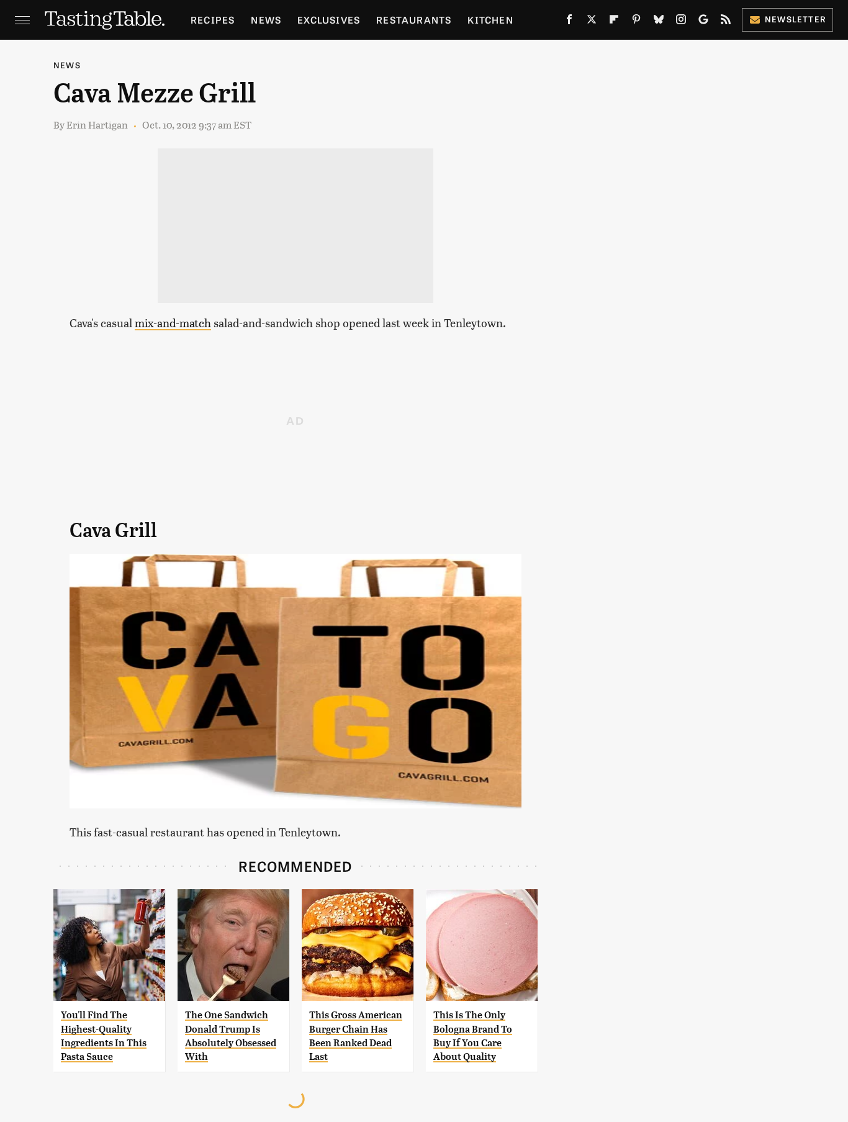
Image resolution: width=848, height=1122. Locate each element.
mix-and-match (173, 322)
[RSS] (725, 21)
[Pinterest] (636, 21)
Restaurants (413, 19)
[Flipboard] (614, 21)
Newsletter (795, 19)
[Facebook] (569, 21)
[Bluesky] (658, 21)
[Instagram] (681, 21)
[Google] (703, 21)
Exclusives (328, 19)
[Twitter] (591, 21)
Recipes (213, 19)
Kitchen (490, 19)
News (266, 19)
